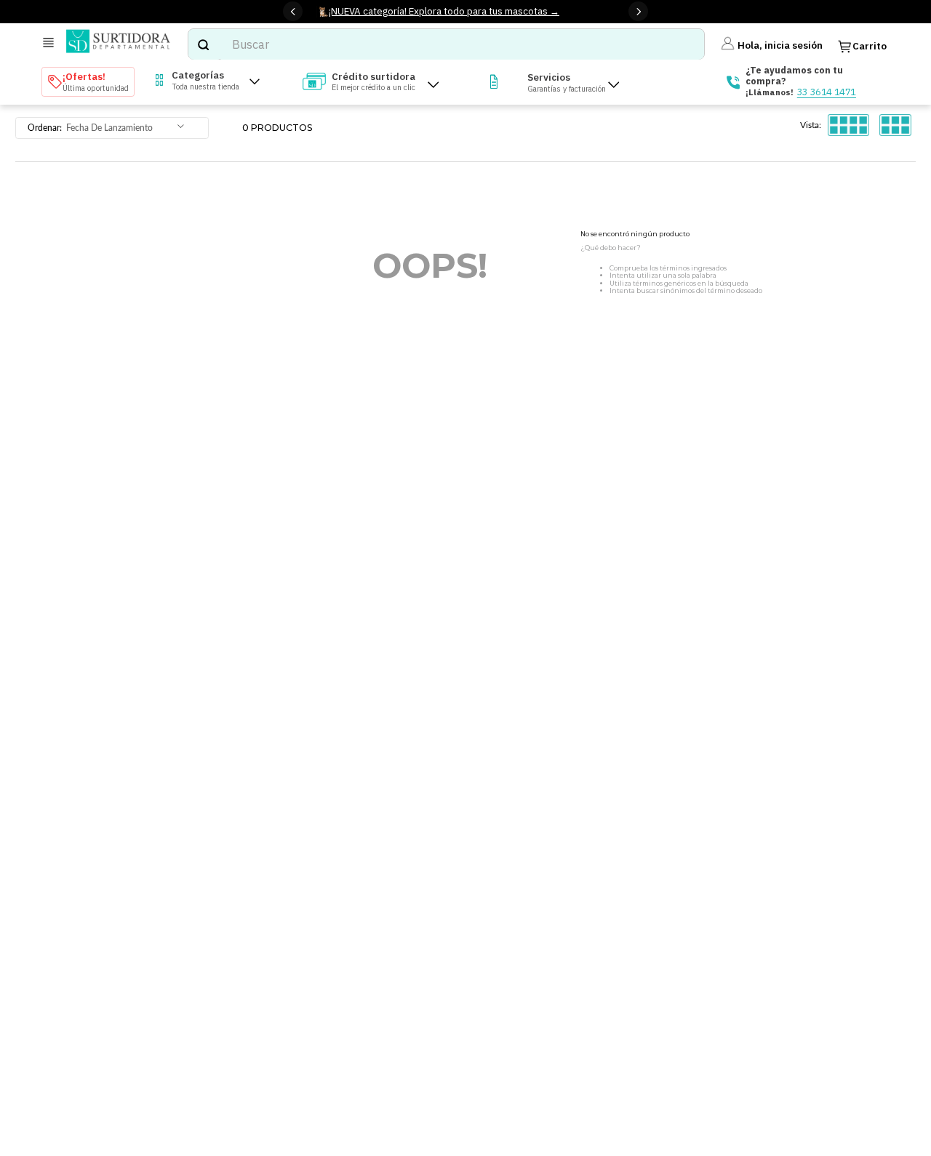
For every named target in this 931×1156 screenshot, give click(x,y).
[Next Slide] (638, 11)
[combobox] (445, 44)
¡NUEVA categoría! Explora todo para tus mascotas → (444, 10)
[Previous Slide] (293, 11)
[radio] (848, 125)
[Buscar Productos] (203, 44)
